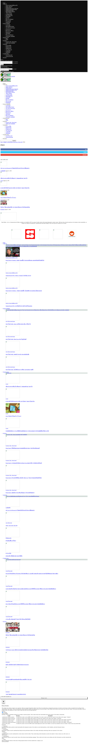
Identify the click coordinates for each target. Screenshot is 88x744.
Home (4, 2)
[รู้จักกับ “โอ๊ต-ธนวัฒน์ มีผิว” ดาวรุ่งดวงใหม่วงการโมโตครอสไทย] (4, 204)
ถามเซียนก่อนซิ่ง (9, 14)
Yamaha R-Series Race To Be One (12, 8)
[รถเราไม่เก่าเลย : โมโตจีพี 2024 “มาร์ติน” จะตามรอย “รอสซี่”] (13, 365)
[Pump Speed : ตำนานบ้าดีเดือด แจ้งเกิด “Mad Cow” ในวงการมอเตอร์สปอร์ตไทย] (13, 474)
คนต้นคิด (7, 17)
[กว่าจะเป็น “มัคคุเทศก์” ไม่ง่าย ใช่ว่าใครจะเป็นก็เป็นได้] (13, 615)
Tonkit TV (5, 3)
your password (15, 63)
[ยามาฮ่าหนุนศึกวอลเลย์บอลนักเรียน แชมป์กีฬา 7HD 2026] (13, 675)
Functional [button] (4, 724)
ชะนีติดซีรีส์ (8, 51)
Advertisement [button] (4, 734)
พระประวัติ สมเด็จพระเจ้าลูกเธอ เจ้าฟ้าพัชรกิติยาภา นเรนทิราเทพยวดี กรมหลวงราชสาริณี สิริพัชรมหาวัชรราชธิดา (32, 573)
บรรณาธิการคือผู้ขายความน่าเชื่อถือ (14, 556)
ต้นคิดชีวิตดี (8, 22)
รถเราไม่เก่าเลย (9, 49)
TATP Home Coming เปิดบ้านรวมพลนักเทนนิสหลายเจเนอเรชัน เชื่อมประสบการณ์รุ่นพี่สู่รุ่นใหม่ (27, 649)
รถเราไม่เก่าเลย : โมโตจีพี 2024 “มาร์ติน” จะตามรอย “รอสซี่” (19, 369)
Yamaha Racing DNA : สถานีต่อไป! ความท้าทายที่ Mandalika (19, 306)
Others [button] (3, 738)
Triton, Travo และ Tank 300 (11, 525)
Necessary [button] (3, 711)
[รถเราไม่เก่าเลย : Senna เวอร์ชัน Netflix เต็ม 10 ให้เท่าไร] (13, 320)
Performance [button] (4, 728)
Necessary (5, 712)
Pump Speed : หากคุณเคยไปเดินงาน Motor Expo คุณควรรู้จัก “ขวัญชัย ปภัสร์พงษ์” (24, 463)
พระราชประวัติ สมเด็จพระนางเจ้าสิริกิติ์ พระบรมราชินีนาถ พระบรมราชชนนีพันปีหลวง (25, 604)
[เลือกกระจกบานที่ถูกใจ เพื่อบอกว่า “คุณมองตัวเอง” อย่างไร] (4, 175)
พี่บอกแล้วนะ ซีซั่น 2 (10, 30)
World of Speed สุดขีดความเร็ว (12, 5)
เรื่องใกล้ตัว (8, 33)
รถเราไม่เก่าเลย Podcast (10, 27)
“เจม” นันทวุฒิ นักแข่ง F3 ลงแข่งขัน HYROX (16, 694)
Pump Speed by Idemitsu (10, 11)
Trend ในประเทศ (9, 135)
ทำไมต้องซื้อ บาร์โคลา (11, 540)
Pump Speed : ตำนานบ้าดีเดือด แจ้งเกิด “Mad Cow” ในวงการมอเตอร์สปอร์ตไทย (24, 477)
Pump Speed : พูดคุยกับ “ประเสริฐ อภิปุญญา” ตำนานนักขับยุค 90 (20, 492)
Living (7, 39)
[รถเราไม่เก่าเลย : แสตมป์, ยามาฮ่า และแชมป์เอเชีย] (13, 350)
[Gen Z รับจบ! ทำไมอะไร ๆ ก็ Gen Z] (4, 195)
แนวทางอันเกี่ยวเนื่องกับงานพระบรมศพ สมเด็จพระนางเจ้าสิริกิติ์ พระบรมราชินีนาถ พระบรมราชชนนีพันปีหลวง (31, 588)
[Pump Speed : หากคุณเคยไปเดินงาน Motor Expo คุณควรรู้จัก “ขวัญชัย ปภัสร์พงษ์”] (13, 459)
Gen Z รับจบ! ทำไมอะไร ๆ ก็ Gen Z (8, 197)
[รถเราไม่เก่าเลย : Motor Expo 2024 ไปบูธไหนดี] (13, 335)
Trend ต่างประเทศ (9, 56)
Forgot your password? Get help (6, 65)
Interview (5, 40)
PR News (4, 57)
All (6, 244)
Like (86, 149)
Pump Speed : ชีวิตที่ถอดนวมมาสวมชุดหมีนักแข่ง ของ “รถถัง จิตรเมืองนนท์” (23, 448)
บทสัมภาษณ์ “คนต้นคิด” (10, 42)
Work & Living (6, 37)
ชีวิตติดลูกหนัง (8, 46)
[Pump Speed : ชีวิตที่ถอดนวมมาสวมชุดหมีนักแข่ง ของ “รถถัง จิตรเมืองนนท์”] (13, 444)
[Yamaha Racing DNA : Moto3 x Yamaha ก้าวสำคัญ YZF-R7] (13, 271)
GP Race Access (8, 7)
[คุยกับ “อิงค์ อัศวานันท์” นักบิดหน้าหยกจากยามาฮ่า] (13, 661)
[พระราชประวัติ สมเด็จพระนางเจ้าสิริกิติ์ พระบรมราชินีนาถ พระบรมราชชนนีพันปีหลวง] (13, 600)
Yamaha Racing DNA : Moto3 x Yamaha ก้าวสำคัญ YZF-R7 (18, 275)
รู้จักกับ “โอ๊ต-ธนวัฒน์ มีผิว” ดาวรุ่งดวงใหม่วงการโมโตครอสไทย (15, 207)
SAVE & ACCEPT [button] (5, 741)
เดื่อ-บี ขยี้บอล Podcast (10, 26)
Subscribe (85, 154)
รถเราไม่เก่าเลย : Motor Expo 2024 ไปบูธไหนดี (16, 339)
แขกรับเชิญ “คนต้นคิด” (10, 36)
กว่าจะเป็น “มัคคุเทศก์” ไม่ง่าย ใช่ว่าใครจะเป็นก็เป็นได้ (18, 619)
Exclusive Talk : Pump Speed (11, 41)
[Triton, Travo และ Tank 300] (13, 521)
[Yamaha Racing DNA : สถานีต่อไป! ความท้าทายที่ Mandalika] (13, 302)
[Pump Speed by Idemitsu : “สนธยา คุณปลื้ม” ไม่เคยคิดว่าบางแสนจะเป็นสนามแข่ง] (13, 286)
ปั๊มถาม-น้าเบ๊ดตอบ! (9, 19)
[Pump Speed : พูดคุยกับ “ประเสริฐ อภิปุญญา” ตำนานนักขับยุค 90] (13, 489)
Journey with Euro (9, 6)
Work (7, 38)
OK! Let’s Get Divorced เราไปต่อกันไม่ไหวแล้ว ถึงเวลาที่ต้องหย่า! (15, 168)
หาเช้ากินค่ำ (8, 24)
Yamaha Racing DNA (10, 10)
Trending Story (6, 53)
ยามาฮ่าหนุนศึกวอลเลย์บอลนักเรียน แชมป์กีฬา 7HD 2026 (19, 679)
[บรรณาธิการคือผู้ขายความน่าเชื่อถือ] (13, 552)
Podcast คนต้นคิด (6, 23)
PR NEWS (2, 209)
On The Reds (8, 16)
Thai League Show (9, 15)
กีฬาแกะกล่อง (8, 20)
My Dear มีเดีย (8, 45)
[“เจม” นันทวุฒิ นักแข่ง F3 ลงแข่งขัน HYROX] (13, 690)
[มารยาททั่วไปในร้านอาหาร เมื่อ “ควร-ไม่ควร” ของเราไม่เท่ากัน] (4, 185)
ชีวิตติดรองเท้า (8, 48)
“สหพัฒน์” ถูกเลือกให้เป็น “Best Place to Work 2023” (13, 142)
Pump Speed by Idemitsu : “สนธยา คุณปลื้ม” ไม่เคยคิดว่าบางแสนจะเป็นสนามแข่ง (24, 290)
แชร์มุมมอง (8, 52)
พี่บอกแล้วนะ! (8, 32)
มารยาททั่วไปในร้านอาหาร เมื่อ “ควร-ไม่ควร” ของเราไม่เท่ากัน (15, 188)
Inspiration (5, 44)
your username (15, 61)
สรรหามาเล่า (8, 29)
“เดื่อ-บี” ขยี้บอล (9, 12)
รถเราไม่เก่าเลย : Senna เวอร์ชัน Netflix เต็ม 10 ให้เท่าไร (18, 324)
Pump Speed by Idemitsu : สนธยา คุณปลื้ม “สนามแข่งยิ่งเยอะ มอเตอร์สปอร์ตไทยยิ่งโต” (25, 260)
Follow (85, 152)
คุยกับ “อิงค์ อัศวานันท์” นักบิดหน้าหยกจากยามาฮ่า (17, 664)
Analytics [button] (3, 731)
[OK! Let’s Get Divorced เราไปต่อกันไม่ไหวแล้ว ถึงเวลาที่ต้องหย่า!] (4, 165)
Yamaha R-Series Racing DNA (11, 9)
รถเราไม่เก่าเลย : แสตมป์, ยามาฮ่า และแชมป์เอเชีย (17, 354)
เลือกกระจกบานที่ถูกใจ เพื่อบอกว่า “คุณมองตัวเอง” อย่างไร (14, 178)
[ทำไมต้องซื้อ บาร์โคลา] (13, 536)
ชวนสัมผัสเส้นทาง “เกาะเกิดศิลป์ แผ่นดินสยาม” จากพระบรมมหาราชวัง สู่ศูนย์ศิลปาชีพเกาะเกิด (27, 431)
